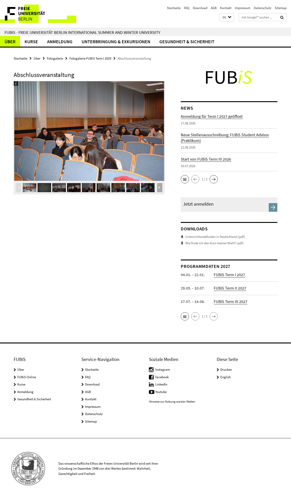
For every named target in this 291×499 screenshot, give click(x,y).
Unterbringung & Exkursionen (116, 41)
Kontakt (225, 8)
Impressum (242, 8)
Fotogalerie (55, 58)
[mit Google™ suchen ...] (282, 17)
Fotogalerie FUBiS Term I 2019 (90, 58)
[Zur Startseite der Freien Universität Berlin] (38, 14)
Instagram (162, 369)
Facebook (162, 377)
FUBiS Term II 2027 (230, 288)
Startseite (174, 8)
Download (200, 8)
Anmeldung (60, 41)
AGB (214, 8)
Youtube (161, 392)
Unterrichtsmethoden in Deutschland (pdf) (215, 236)
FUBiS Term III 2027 (230, 301)
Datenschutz (262, 8)
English (225, 377)
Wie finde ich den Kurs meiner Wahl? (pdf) (214, 243)
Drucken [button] (226, 369)
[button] (227, 17)
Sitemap (280, 8)
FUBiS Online (26, 377)
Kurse (31, 41)
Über (10, 41)
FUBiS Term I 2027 (229, 274)
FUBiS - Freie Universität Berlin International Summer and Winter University (82, 32)
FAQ (186, 8)
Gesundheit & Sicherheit (186, 41)
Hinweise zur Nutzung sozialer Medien (172, 401)
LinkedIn (161, 384)
